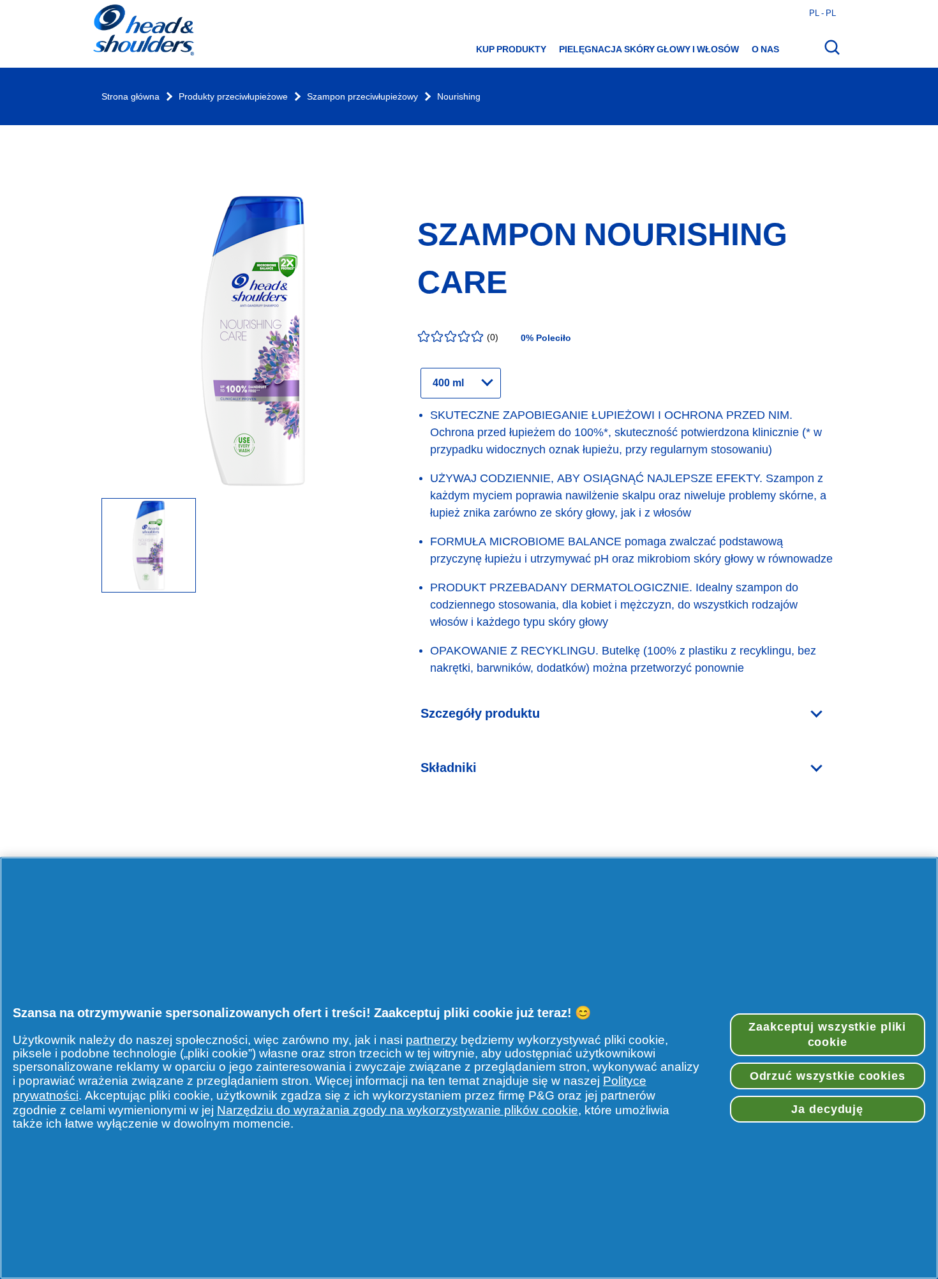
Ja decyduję (827, 1109)
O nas (765, 49)
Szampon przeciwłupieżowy (362, 96)
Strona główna (130, 96)
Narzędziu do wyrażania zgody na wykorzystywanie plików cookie (397, 1110)
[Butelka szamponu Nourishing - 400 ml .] (148, 546)
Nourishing (458, 96)
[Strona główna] (143, 31)
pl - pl (822, 13)
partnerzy (432, 1040)
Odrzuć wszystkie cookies (827, 1076)
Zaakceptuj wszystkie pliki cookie (827, 1035)
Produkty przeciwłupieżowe (233, 96)
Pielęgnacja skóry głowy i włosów (649, 49)
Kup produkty (511, 49)
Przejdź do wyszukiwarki (63, 13)
